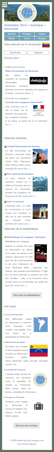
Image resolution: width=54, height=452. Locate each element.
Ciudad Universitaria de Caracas (23, 146)
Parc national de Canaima (20, 174)
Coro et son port (15, 201)
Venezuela (11, 28)
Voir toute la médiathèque (27, 295)
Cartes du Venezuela (14, 314)
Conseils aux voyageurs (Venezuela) (23, 102)
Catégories (38, 53)
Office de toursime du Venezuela (21, 71)
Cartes (42, 34)
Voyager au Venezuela (15, 397)
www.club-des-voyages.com (31, 440)
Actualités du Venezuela (16, 370)
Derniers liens (15, 53)
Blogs (12, 38)
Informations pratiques (15, 342)
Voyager (42, 38)
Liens (27, 38)
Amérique (36, 25)
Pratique (26, 34)
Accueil (11, 34)
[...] (31, 93)
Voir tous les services (27, 425)
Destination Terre (15, 25)
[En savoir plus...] (22, 168)
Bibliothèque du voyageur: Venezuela (26, 237)
